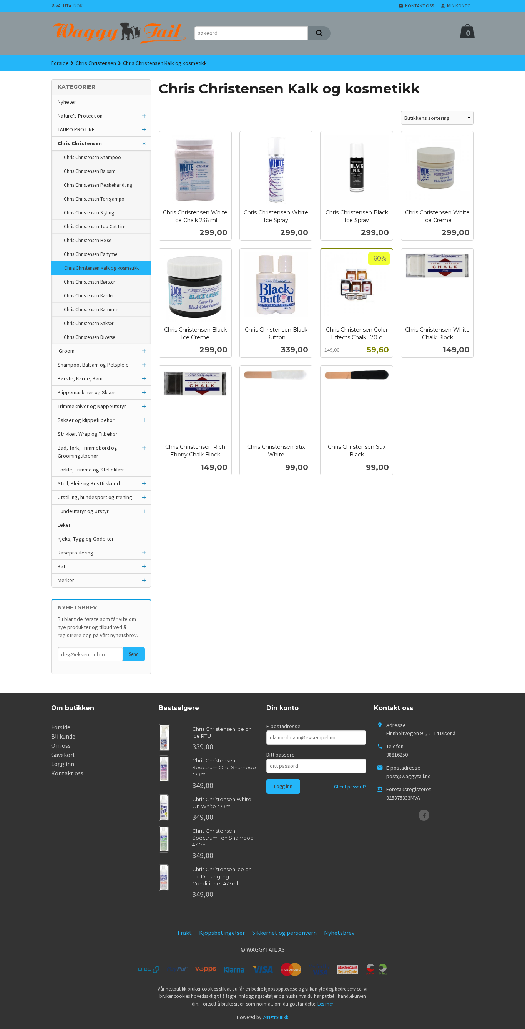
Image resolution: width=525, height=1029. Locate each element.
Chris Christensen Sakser (88, 323)
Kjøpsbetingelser (222, 932)
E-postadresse (283, 726)
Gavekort (63, 754)
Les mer (325, 1004)
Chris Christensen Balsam (90, 171)
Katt (62, 566)
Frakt (185, 932)
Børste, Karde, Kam (80, 378)
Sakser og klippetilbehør (86, 420)
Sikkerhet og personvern (284, 932)
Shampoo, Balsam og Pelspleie (93, 364)
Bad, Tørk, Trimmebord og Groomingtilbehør (87, 451)
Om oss (61, 745)
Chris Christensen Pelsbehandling (98, 185)
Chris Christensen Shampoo (92, 157)
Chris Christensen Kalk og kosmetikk (101, 268)
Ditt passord (280, 754)
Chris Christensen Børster (89, 282)
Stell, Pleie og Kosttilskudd (89, 483)
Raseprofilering (75, 552)
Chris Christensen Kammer (91, 309)
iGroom (66, 350)
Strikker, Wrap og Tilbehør (88, 433)
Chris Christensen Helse (87, 240)
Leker (64, 524)
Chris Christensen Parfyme (90, 254)
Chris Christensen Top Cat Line (95, 226)
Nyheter (67, 101)
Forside (60, 63)
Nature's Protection (80, 115)
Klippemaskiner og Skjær (86, 392)
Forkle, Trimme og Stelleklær (91, 469)
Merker (66, 580)
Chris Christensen (80, 143)
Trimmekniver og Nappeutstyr (92, 406)
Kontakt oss (67, 773)
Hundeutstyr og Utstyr (83, 511)
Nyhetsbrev (339, 932)
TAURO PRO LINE (76, 129)
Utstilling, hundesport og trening (95, 497)
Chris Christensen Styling (89, 212)
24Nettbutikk (275, 1017)
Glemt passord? (350, 786)
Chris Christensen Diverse (89, 337)
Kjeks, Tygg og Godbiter (86, 538)
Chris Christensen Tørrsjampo (94, 199)
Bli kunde (63, 736)
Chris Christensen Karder (89, 295)
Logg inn (62, 764)
